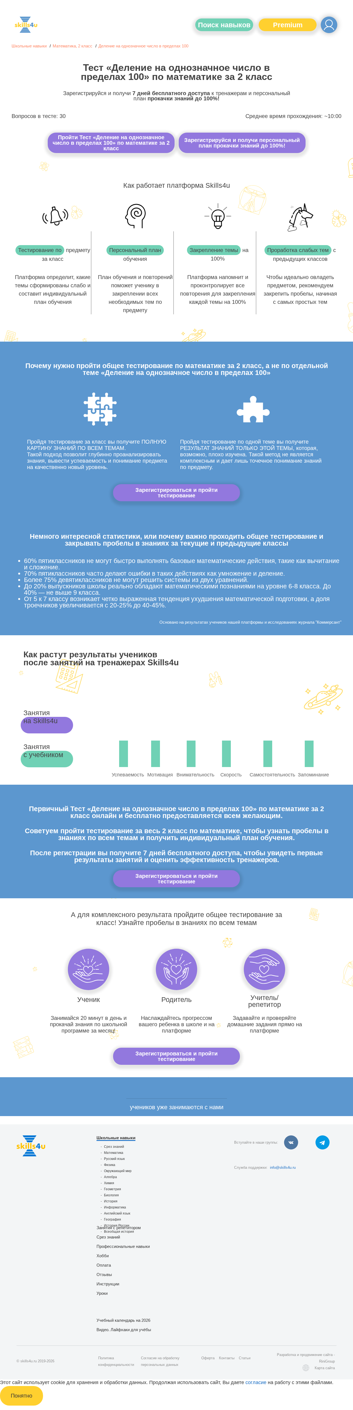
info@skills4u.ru (283, 1167)
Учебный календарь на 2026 (123, 1320)
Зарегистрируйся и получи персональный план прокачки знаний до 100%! (242, 143)
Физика (109, 1165)
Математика (113, 1153)
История (110, 1201)
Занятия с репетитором (119, 1227)
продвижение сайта (316, 1355)
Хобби (103, 1255)
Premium (288, 25)
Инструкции (108, 1284)
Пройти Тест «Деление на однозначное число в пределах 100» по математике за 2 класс (111, 142)
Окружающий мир (118, 1171)
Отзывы (104, 1274)
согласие (255, 1382)
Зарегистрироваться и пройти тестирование (176, 492)
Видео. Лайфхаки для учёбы (124, 1329)
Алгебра (110, 1177)
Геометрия (112, 1189)
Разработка (286, 1355)
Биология (111, 1195)
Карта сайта (325, 1368)
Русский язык (114, 1159)
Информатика (115, 1207)
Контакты (226, 1358)
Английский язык (117, 1213)
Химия (109, 1183)
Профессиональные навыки (123, 1246)
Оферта (208, 1358)
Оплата (104, 1265)
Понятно (21, 1396)
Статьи (244, 1358)
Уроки (102, 1293)
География (112, 1219)
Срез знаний (114, 1147)
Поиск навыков (224, 25)
